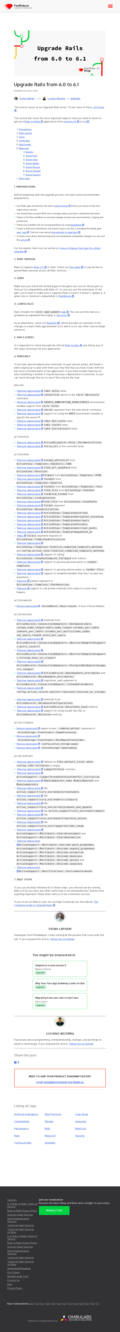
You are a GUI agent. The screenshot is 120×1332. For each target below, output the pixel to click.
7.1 (97, 1303)
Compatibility (22, 1121)
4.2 (58, 1303)
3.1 (36, 1303)
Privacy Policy (14, 1288)
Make (21, 535)
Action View (32, 159)
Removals (24, 148)
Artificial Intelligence (26, 1114)
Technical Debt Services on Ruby (20, 1231)
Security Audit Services (20, 1214)
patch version (62, 205)
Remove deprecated (30, 390)
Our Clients (13, 1272)
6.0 (81, 1303)
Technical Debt (23, 1142)
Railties (29, 151)
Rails (47, 1128)
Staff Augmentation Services (18, 1220)
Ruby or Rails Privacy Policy (22, 1210)
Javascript (80, 1121)
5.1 (70, 1303)
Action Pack (31, 155)
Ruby (17, 1135)
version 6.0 (71, 121)
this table (76, 267)
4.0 (47, 1303)
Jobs (9, 1284)
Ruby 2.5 (40, 267)
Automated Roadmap (19, 1268)
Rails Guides (25, 144)
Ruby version (25, 133)
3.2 (41, 1303)
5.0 (64, 1303)
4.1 (53, 1303)
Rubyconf (50, 1135)
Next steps (24, 178)
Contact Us (13, 1280)
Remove (23, 580)
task (65, 311)
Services (12, 1199)
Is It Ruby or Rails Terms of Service (22, 1205)
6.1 (86, 121)
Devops (49, 1121)
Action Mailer (32, 163)
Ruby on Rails (33, 121)
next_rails (23, 232)
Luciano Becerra (56, 98)
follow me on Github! (62, 939)
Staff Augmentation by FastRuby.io (60, 1082)
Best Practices (53, 1114)
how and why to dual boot (65, 232)
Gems (22, 136)
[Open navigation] (110, 6)
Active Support (33, 174)
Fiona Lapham (27, 98)
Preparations (25, 129)
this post (63, 315)
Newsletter (54, 1210)
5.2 (75, 1303)
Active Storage (33, 170)
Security (80, 1135)
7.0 (92, 1303)
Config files (24, 140)
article (25, 239)
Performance (21, 1128)
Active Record (33, 167)
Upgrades (75, 98)
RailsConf (80, 1128)
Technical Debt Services (20, 1225)
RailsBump (77, 224)
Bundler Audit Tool (17, 1276)
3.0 (31, 1303)
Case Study (81, 1114)
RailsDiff (53, 322)
